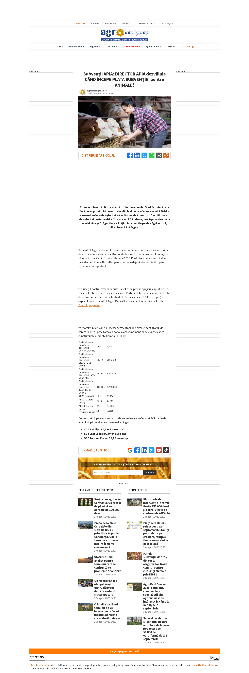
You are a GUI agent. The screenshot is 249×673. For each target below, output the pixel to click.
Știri (58, 46)
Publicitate (110, 23)
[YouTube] (159, 450)
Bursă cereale (133, 46)
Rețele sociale (145, 23)
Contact (95, 23)
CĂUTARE (185, 46)
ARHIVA (171, 46)
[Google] (130, 450)
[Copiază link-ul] (166, 155)
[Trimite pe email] (159, 155)
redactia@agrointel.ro (205, 665)
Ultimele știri (137, 490)
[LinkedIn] (137, 155)
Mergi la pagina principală (124, 651)
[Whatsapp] (151, 155)
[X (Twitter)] (144, 155)
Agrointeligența (40, 665)
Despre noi (37, 657)
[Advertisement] (124, 10)
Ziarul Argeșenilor (89, 305)
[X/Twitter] (151, 450)
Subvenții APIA (76, 46)
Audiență (126, 23)
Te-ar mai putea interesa (95, 490)
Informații (166, 23)
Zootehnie (111, 46)
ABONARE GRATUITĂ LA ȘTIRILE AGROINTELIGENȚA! (124, 464)
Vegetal (94, 46)
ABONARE (80, 23)
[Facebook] (130, 155)
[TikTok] (166, 450)
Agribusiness (152, 46)
